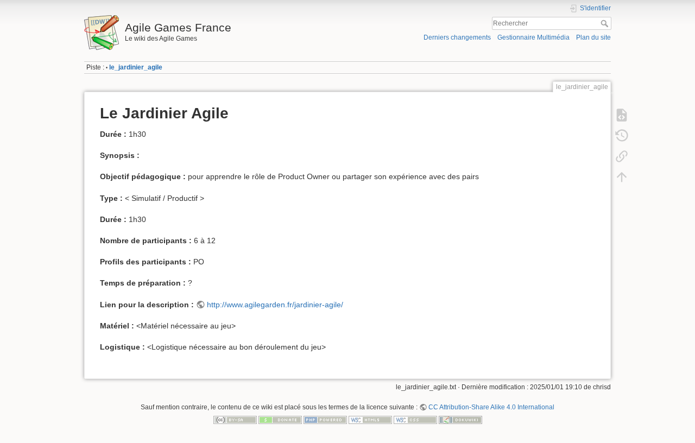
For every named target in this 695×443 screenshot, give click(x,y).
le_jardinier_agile (135, 67)
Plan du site (593, 37)
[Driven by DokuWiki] (460, 419)
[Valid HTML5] (370, 419)
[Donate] (280, 419)
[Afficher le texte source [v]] (621, 115)
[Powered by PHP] (325, 419)
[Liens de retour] (621, 156)
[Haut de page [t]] (621, 177)
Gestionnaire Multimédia (533, 37)
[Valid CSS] (415, 419)
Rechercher (606, 23)
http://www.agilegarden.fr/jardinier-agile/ (275, 304)
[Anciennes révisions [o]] (621, 135)
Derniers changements (457, 37)
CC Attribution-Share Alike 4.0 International (491, 407)
